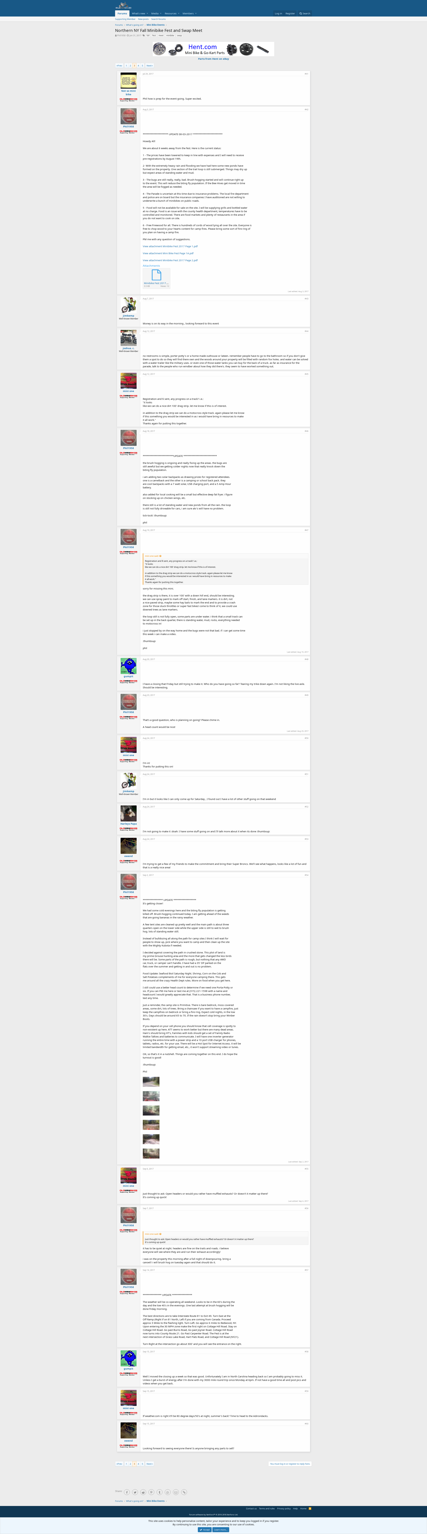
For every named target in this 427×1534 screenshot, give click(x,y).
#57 (306, 1270)
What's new (138, 13)
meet (161, 35)
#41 (306, 73)
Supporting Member (125, 19)
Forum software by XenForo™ (213, 1514)
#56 (306, 1208)
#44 (306, 331)
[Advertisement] (225, 86)
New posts (143, 19)
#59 (306, 1391)
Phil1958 (121, 35)
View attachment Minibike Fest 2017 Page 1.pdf (170, 246)
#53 (306, 839)
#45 (306, 374)
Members (188, 13)
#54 (306, 875)
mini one (128, 391)
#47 (306, 530)
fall (148, 35)
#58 (306, 1351)
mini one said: (152, 555)
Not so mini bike (128, 92)
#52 (306, 806)
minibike (170, 35)
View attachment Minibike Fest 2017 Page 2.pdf (170, 260)
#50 (306, 738)
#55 (306, 1168)
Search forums (158, 19)
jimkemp (128, 315)
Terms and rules (267, 1508)
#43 (306, 298)
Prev (120, 65)
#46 (306, 431)
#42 (306, 109)
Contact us (251, 1508)
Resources (170, 13)
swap (179, 35)
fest (154, 35)
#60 (306, 1423)
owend (128, 856)
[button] (147, 13)
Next (149, 65)
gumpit (128, 676)
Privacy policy (284, 1508)
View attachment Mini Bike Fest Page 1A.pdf (168, 253)
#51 (306, 774)
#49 (306, 695)
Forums (122, 13)
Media (154, 13)
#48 (306, 659)
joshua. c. (128, 348)
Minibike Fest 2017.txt (157, 283)
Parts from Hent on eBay (213, 58)
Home (303, 1508)
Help (295, 1508)
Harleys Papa (128, 823)
